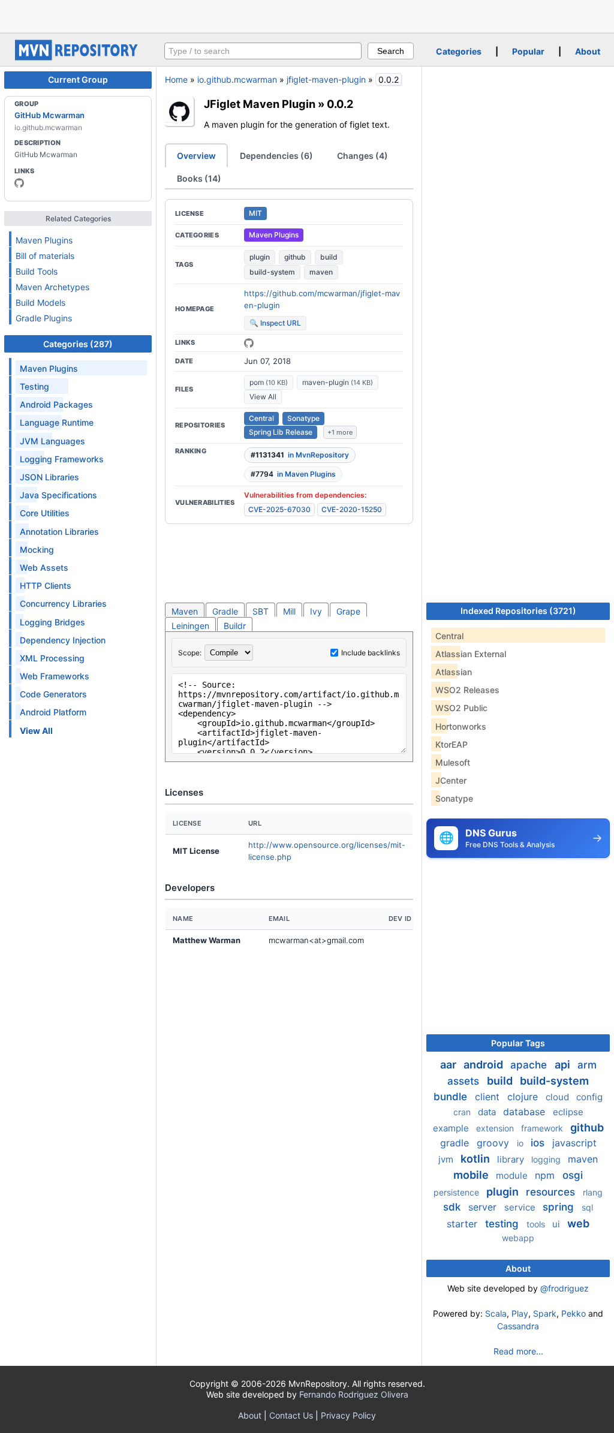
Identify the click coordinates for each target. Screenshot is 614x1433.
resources (552, 1192)
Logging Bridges (52, 622)
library (511, 1159)
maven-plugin (337, 382)
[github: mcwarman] (19, 183)
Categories (458, 51)
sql (587, 1207)
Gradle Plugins (44, 318)
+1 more (340, 432)
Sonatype (303, 418)
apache (530, 1065)
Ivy (316, 611)
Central (261, 418)
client (488, 1097)
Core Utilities (45, 513)
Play (519, 1313)
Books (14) (199, 178)
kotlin (476, 1158)
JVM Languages (52, 441)
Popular (528, 51)
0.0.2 (340, 103)
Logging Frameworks (62, 459)
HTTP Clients (45, 585)
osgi (572, 1175)
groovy (494, 1143)
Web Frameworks (54, 676)
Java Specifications (58, 495)
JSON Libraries (49, 477)
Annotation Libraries (59, 531)
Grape (348, 611)
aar (449, 1064)
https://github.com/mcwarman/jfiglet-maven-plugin (322, 299)
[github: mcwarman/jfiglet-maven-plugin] (249, 343)
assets (464, 1081)
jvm (447, 1159)
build (329, 256)
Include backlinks (370, 652)
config (589, 1097)
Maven (184, 611)
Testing (34, 386)
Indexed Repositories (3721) (518, 611)
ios (539, 1143)
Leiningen (190, 626)
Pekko (573, 1313)
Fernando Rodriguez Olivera (353, 1394)
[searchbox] (263, 51)
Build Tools (37, 271)
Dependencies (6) (276, 155)
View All (262, 396)
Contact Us (291, 1415)
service (521, 1207)
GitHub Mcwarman (49, 115)
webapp (518, 1238)
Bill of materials (45, 256)
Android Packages (56, 404)
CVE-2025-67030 (279, 509)
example (452, 1128)
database (525, 1112)
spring (560, 1207)
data (488, 1112)
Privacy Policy (348, 1415)
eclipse (568, 1112)
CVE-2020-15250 (351, 509)
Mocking (37, 549)
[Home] (78, 57)
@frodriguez (564, 1288)
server (483, 1207)
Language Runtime (57, 422)
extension (496, 1128)
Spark (544, 1313)
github (295, 256)
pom (268, 382)
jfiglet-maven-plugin (326, 79)
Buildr (235, 626)
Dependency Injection (63, 640)
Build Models (40, 302)
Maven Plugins (44, 240)
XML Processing (52, 658)
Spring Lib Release (280, 432)
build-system (272, 271)
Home (176, 79)
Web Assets (44, 567)
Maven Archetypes (52, 287)
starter (463, 1224)
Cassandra (518, 1326)
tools (536, 1224)
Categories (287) (78, 344)
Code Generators (53, 694)
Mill (289, 611)
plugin (259, 256)
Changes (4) (362, 155)
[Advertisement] (307, 15)
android (484, 1064)
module (513, 1175)
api (564, 1064)
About (587, 51)
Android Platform (53, 712)
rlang (593, 1192)
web (578, 1223)
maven (321, 271)
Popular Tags (518, 1043)
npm (546, 1175)
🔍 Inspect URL (275, 322)
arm (587, 1065)
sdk (453, 1207)
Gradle (225, 611)
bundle (452, 1097)
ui (557, 1224)
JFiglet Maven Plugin (259, 103)
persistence (457, 1192)
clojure (524, 1097)
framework (543, 1128)
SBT (260, 611)
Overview (196, 155)
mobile (472, 1175)
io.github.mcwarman (237, 79)
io (521, 1143)
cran (463, 1112)
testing (503, 1224)
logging (547, 1159)
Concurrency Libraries (63, 603)
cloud (558, 1097)
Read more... (518, 1351)
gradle (456, 1143)
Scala (496, 1313)
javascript (574, 1143)
